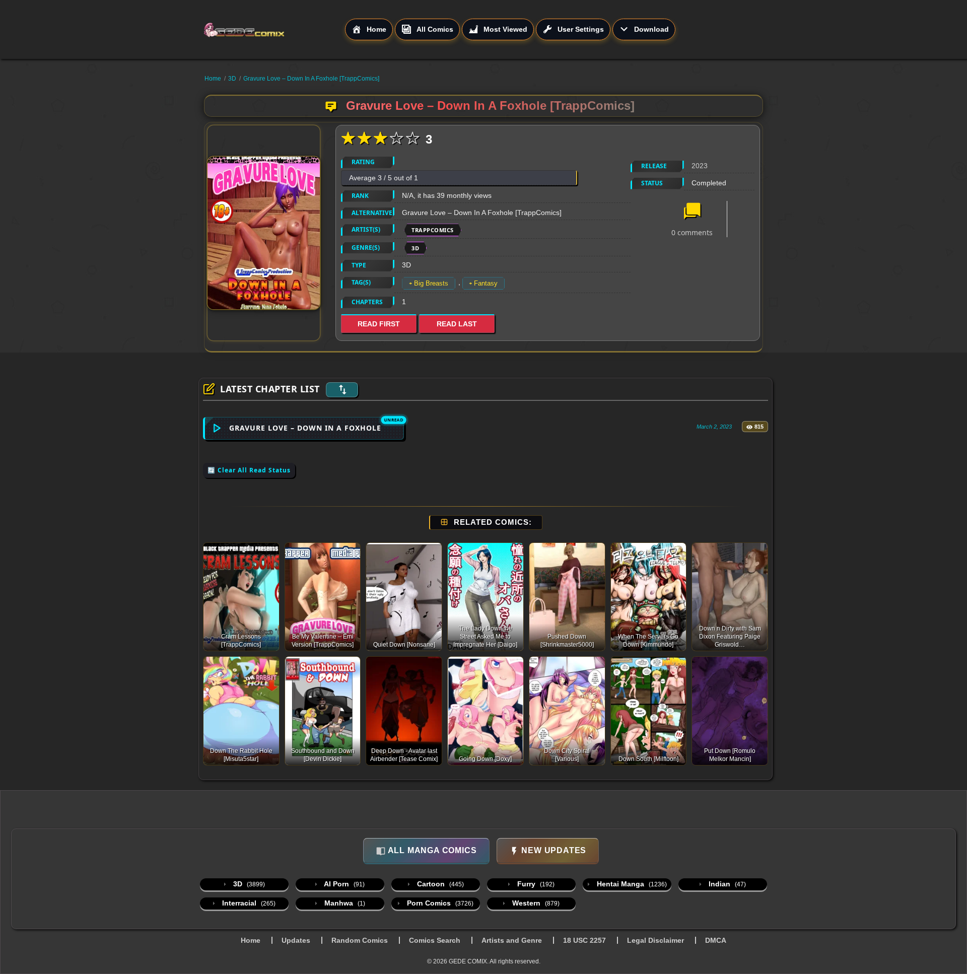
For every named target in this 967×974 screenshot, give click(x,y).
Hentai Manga (631, 884)
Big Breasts (431, 283)
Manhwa (343, 903)
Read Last (457, 324)
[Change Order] (342, 389)
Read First (379, 324)
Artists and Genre (511, 940)
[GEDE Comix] (274, 29)
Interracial (247, 903)
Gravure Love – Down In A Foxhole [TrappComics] (311, 78)
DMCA (715, 940)
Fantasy (486, 283)
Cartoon (439, 884)
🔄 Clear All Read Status (249, 470)
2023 (700, 166)
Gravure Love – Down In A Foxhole (305, 428)
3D (232, 78)
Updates (296, 940)
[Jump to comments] (692, 212)
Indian (726, 884)
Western (535, 903)
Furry (535, 884)
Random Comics (359, 940)
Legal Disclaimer (655, 940)
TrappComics (432, 230)
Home (212, 78)
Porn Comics (439, 903)
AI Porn (343, 884)
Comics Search (434, 940)
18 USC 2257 (584, 940)
